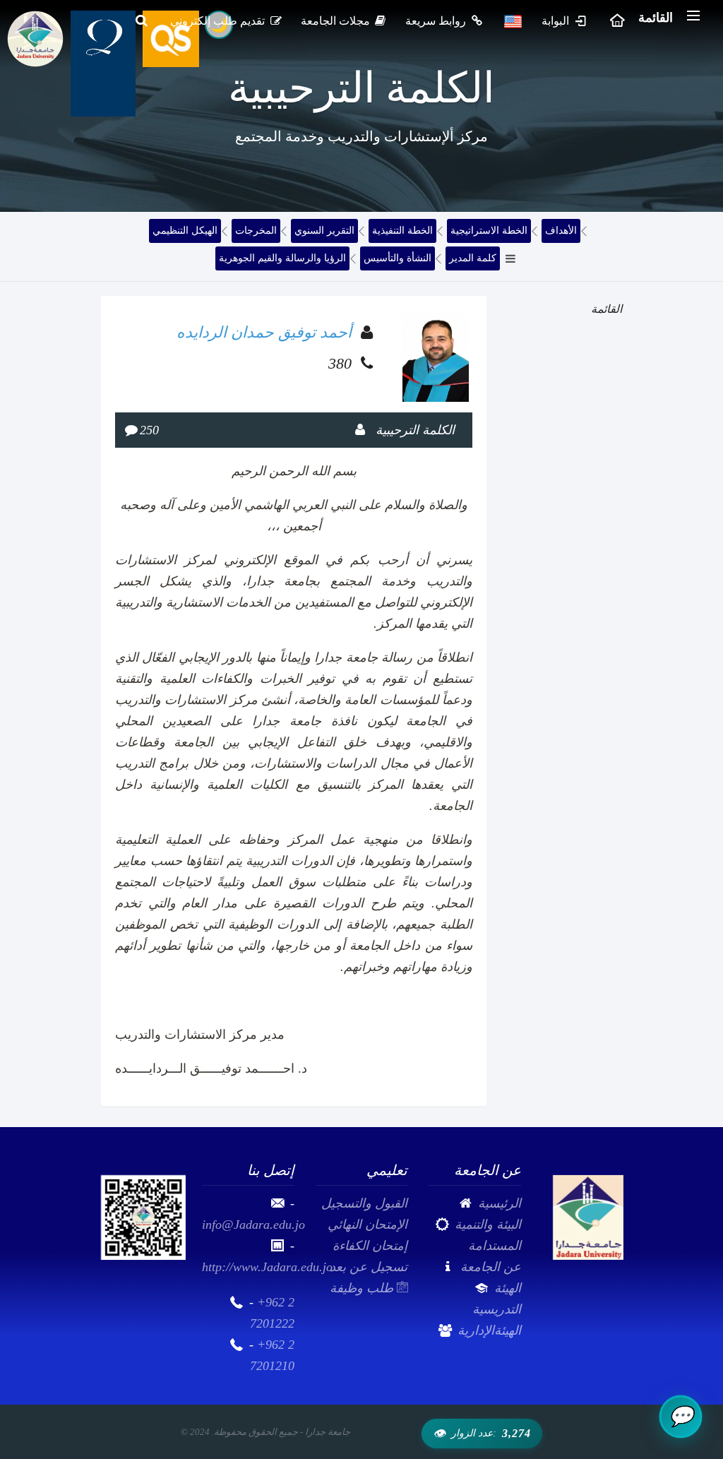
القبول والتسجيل (364, 1203)
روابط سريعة (437, 21)
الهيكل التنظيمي (185, 230)
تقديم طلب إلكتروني (219, 21)
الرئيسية (499, 1203)
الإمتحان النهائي (367, 1224)
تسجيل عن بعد (368, 1267)
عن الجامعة (490, 1267)
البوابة (557, 21)
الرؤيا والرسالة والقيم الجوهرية (282, 258)
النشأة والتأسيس (397, 258)
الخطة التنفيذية (402, 230)
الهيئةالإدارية (489, 1330)
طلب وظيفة (363, 1288)
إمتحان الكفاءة (370, 1246)
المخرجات (256, 230)
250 (149, 430)
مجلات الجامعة (337, 21)
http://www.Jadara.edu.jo (267, 1267)
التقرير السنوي (324, 230)
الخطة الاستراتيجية (488, 230)
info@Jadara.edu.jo (253, 1224)
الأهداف (561, 230)
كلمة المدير (472, 258)
